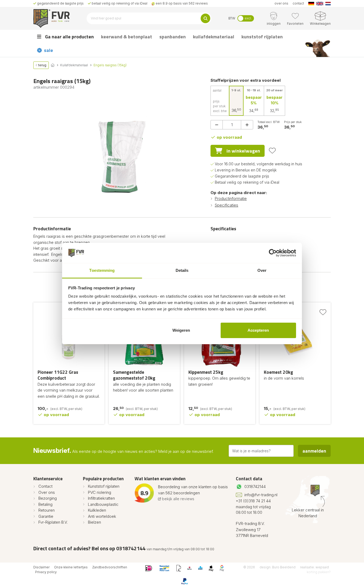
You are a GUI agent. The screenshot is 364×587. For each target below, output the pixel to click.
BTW (231, 18)
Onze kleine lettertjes (71, 567)
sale (48, 50)
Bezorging (47, 498)
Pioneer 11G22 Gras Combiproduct (58, 375)
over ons (281, 3)
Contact (45, 486)
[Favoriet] (272, 150)
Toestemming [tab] (102, 270)
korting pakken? (319, 572)
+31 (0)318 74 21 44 (253, 500)
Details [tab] (182, 270)
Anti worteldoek (102, 516)
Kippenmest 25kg (205, 372)
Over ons (46, 492)
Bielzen (94, 522)
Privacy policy (46, 572)
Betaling (45, 504)
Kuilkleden (97, 510)
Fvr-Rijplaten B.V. (53, 522)
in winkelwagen (243, 150)
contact (298, 3)
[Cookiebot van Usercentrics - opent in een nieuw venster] (272, 253)
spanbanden (172, 36)
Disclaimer (41, 567)
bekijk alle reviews (177, 498)
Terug (41, 65)
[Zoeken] (205, 18)
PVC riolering (99, 492)
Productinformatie (231, 198)
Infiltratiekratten (101, 498)
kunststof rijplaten (262, 36)
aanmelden (314, 450)
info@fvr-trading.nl (260, 494)
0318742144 (255, 486)
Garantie (45, 516)
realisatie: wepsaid (314, 567)
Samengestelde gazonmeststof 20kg (134, 375)
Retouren (46, 510)
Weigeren (181, 330)
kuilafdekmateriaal (213, 36)
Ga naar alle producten (69, 36)
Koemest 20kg (278, 372)
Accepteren (258, 330)
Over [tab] (261, 270)
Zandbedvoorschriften (109, 567)
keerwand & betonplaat (126, 36)
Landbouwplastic (103, 504)
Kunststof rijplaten (103, 486)
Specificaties (226, 205)
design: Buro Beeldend (278, 567)
